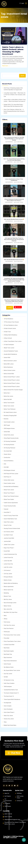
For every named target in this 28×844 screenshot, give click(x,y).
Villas (5, 722)
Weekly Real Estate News (10, 725)
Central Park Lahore (9, 435)
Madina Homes (7, 580)
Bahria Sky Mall (8, 399)
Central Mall (7, 431)
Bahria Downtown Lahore (10, 360)
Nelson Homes (7, 606)
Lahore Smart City (8, 564)
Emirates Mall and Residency (11, 486)
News (5, 615)
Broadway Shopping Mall (10, 415)
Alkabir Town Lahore (9, 347)
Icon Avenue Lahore (9, 531)
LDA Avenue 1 (7, 570)
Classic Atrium (7, 454)
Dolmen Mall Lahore (9, 480)
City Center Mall (8, 451)
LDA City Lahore (8, 573)
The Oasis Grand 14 (9, 696)
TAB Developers (8, 686)
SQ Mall (6, 677)
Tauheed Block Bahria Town (11, 689)
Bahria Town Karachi (9, 402)
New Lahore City (8, 609)
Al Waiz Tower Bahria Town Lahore (12, 341)
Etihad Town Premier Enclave (11, 496)
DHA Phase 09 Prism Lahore (11, 473)
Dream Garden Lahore (9, 483)
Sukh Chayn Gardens (9, 683)
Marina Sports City (8, 589)
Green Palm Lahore (8, 522)
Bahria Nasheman (8, 367)
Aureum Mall (7, 357)
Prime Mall (6, 638)
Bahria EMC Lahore (8, 364)
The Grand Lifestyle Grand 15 (11, 693)
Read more (5, 65)
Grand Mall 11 (7, 512)
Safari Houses (7, 664)
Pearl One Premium (8, 628)
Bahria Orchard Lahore (9, 370)
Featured (6, 509)
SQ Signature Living (9, 680)
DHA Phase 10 (7, 477)
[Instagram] (7, 786)
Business (6, 418)
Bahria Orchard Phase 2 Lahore (12, 380)
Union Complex (7, 706)
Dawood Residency (8, 460)
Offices (5, 618)
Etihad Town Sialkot (9, 499)
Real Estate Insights (9, 651)
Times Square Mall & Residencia (12, 699)
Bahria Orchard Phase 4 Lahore (12, 386)
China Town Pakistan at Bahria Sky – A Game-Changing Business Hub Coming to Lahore (14, 111)
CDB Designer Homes (9, 428)
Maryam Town (7, 596)
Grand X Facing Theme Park (11, 515)
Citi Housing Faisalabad (10, 441)
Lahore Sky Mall (8, 560)
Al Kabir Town (7, 331)
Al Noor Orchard (8, 338)
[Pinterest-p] (12, 786)
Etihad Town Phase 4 (9, 493)
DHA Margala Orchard (9, 470)
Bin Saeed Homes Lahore (10, 412)
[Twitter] (9, 786)
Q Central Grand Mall (9, 644)
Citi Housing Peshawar (9, 447)
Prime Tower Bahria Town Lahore (12, 641)
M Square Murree (8, 577)
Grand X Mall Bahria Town (10, 518)
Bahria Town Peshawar (9, 409)
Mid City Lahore (8, 599)
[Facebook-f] (4, 786)
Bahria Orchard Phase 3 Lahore (12, 383)
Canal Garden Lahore (9, 422)
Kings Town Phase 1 (9, 547)
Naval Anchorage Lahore (10, 602)
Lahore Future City (8, 557)
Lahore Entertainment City (10, 554)
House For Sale (7, 525)
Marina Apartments (8, 586)
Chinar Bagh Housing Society (11, 438)
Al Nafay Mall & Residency (10, 335)
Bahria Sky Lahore (8, 396)
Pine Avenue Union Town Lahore (12, 635)
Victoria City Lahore (9, 718)
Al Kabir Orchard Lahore (10, 328)
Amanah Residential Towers (11, 351)
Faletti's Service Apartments (11, 502)
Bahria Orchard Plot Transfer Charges (13, 389)
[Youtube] (15, 786)
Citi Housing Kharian (9, 444)
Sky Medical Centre (8, 667)
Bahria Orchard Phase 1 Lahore (9, 29)
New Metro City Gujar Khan (10, 612)
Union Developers (8, 709)
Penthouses (7, 631)
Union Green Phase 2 (9, 712)
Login (22, 3)
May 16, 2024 (7, 42)
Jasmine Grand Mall (9, 538)
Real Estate (6, 648)
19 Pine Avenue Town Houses (11, 322)
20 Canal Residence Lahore (11, 325)
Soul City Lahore (8, 673)
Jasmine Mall (7, 541)
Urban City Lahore (8, 715)
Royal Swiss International (10, 660)
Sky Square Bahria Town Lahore (12, 670)
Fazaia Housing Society (10, 506)
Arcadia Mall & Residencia (10, 354)
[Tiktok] (18, 786)
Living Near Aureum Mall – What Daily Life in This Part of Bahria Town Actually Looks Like (14, 94)
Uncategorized (7, 702)
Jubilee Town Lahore (9, 544)
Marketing (6, 593)
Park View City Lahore (9, 625)
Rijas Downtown (8, 657)
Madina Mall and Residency (11, 583)
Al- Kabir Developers (9, 344)
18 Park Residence (8, 318)
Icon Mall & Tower (8, 535)
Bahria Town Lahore (9, 406)
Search (22, 75)
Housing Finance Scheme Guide (12, 528)
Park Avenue (7, 622)
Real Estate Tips (8, 654)
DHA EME (6, 467)
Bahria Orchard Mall (9, 373)
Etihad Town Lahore (9, 489)
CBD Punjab (7, 425)
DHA (5, 464)
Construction (7, 457)
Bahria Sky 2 (7, 393)
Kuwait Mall (7, 551)
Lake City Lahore (8, 567)
